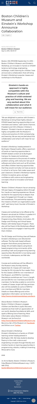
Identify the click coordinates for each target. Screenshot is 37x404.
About (18, 384)
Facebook (31, 323)
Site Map (14, 398)
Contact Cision (18, 381)
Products (18, 383)
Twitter (18, 325)
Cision (21, 401)
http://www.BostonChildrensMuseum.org (18, 321)
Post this (20, 112)
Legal (8, 398)
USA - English (6, 35)
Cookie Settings (26, 398)
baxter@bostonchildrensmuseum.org (16, 368)
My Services (17, 387)
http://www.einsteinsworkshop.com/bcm (18, 296)
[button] (29, 3)
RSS (19, 398)
